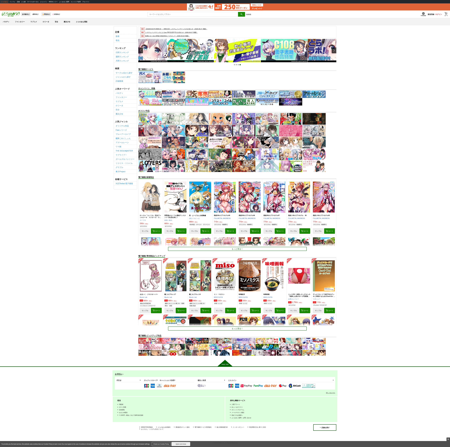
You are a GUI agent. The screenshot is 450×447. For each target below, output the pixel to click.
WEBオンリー (53, 2)
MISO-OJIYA (218, 297)
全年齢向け (26, 14)
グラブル (119, 167)
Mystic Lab (143, 297)
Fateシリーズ (121, 130)
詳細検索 (248, 14)
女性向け (57, 14)
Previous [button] (140, 50)
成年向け (35, 14)
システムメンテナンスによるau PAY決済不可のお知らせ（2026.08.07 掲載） (171, 32)
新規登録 (431, 14)
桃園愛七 (224, 224)
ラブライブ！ (121, 154)
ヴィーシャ (206, 224)
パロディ (6, 21)
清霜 (170, 306)
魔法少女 (67, 21)
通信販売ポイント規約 (183, 427)
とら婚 (23, 2)
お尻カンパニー (293, 299)
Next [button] (334, 50)
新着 (117, 36)
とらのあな (4, 2)
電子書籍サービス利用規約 (203, 427)
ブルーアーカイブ (123, 134)
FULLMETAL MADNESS (222, 218)
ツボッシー (317, 299)
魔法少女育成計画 (145, 303)
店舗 (18, 2)
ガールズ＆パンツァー (125, 159)
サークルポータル (33, 2)
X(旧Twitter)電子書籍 (124, 183)
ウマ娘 (118, 146)
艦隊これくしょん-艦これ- (172, 303)
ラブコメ (33, 21)
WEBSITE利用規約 (147, 427)
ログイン (438, 14)
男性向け (47, 14)
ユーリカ (143, 220)
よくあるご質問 (64, 2)
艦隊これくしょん (123, 138)
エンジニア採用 (76, 2)
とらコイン (43, 2)
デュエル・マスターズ (319, 305)
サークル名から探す (124, 72)
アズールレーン (122, 142)
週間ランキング (122, 56)
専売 (117, 40)
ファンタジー (20, 21)
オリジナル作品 (122, 125)
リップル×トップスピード (147, 306)
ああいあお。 (169, 220)
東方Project (120, 171)
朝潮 (183, 303)
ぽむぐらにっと (194, 218)
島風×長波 (193, 306)
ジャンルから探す (123, 76)
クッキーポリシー (238, 427)
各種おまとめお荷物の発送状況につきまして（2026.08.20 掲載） (167, 36)
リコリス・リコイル (124, 163)
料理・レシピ (218, 303)
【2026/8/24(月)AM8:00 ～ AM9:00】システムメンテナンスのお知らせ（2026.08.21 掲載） (176, 29)
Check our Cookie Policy (161, 444)
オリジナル (143, 226)
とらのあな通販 (81, 21)
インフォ (12, 2)
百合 (56, 21)
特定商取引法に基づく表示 (257, 427)
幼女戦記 (192, 224)
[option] (237, 50)
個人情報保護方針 (222, 427)
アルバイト (85, 2)
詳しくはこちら (330, 393)
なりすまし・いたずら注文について (152, 429)
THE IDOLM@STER (124, 150)
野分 (166, 306)
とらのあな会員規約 (164, 427)
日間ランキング (122, 52)
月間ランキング (122, 60)
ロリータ (46, 21)
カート (157, 231)
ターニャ (198, 224)
